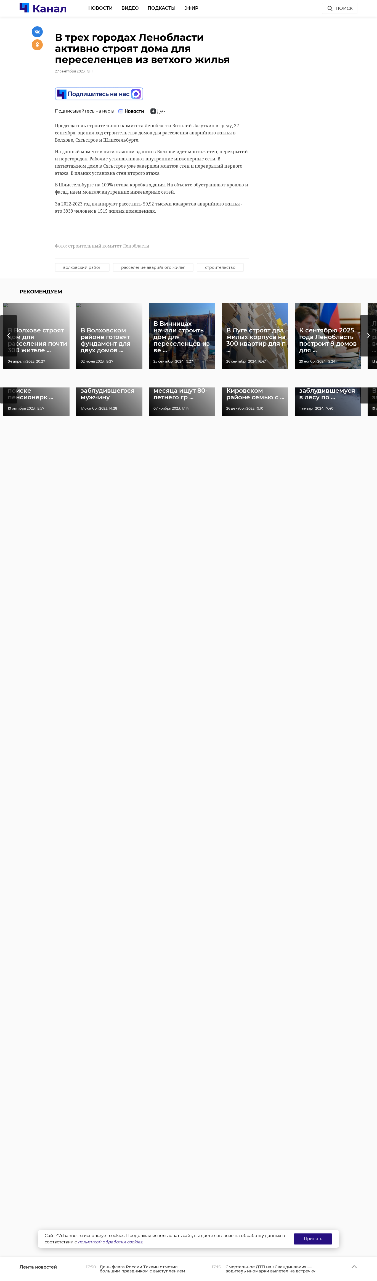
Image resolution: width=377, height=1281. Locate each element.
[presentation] (8, 335)
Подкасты (162, 8)
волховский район (82, 267)
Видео (130, 8)
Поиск (344, 8)
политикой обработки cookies (110, 1241)
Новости (100, 8)
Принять (313, 1238)
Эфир (191, 8)
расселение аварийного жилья (153, 267)
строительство (220, 267)
